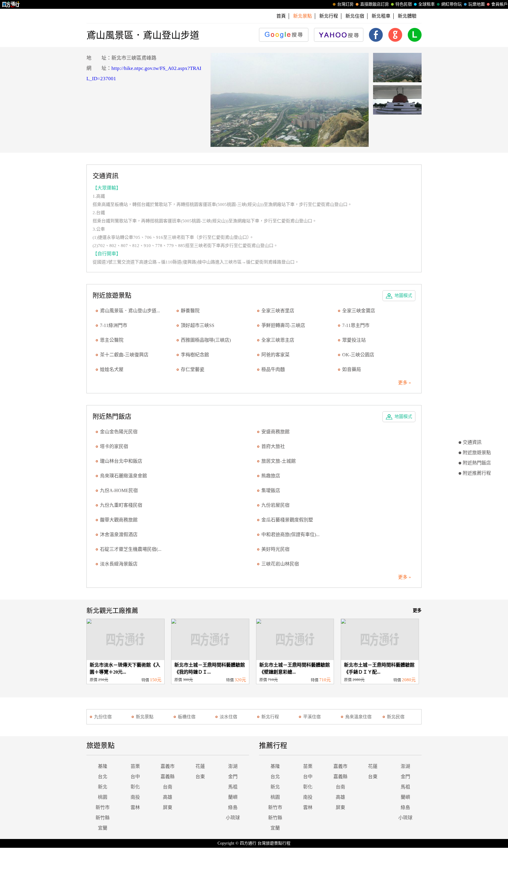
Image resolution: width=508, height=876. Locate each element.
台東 (200, 776)
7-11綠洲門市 (113, 325)
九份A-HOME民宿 (119, 490)
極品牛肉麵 (273, 369)
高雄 (167, 797)
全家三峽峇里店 (277, 310)
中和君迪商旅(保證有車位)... (290, 534)
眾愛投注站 (354, 340)
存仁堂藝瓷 (192, 369)
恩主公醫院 (111, 340)
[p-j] (289, 100)
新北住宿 (354, 16)
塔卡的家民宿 (114, 446)
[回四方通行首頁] (11, 4)
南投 (135, 797)
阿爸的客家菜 (275, 354)
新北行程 (328, 16)
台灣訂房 (345, 4)
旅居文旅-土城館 (278, 461)
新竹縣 (103, 817)
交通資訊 (472, 442)
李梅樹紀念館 (195, 354)
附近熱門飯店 (477, 462)
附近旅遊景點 (477, 452)
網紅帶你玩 (451, 4)
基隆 (102, 766)
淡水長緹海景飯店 (119, 563)
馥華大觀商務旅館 (119, 519)
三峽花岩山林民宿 (280, 563)
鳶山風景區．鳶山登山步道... (130, 310)
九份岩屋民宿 (275, 505)
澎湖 (233, 766)
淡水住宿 (228, 716)
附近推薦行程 (477, 473)
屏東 (167, 807)
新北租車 (381, 16)
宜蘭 (102, 827)
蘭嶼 (233, 797)
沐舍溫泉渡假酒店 (119, 534)
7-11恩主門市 (356, 325)
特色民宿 (403, 4)
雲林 (135, 807)
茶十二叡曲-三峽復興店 (124, 354)
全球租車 (426, 4)
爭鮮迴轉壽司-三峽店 (283, 325)
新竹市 (103, 807)
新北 (102, 786)
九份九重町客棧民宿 (121, 505)
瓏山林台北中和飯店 (121, 461)
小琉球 (233, 817)
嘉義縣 (168, 776)
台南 (167, 786)
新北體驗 (407, 16)
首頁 (281, 16)
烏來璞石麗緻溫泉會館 (123, 475)
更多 (417, 610)
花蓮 (200, 766)
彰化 (135, 786)
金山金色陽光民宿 (119, 431)
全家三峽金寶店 (358, 310)
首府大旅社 (273, 446)
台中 (135, 776)
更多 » (404, 382)
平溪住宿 (312, 716)
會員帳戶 (499, 4)
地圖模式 (403, 295)
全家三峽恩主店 (277, 340)
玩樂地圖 (476, 4)
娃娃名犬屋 (111, 369)
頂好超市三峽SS (197, 325)
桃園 (102, 797)
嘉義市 (168, 766)
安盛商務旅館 (275, 431)
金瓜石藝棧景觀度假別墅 (287, 519)
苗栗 (135, 766)
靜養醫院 (190, 310)
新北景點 (144, 716)
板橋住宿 (186, 716)
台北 (102, 776)
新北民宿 (396, 716)
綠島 (233, 807)
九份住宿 (103, 716)
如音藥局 (351, 369)
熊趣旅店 (270, 475)
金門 (233, 776)
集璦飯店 (270, 490)
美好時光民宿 (275, 549)
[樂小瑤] (397, 67)
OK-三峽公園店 (358, 354)
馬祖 (233, 786)
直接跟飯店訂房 (374, 4)
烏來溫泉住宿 (358, 716)
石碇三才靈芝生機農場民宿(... (130, 549)
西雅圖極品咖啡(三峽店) (206, 340)
